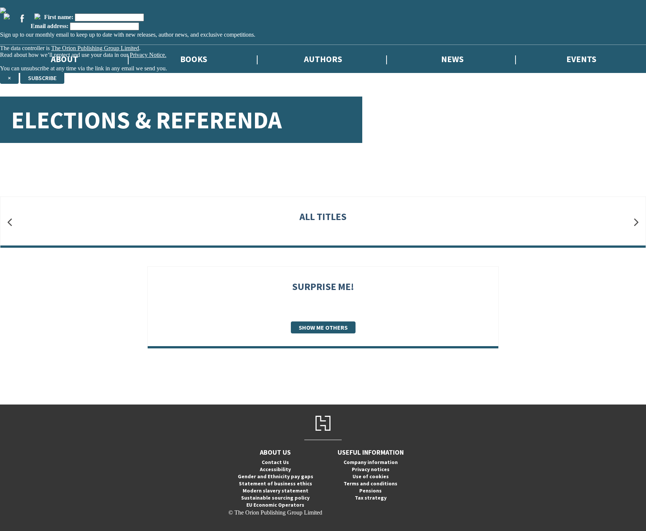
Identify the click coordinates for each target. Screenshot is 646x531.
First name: (58, 17)
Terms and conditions (370, 483)
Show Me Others (323, 327)
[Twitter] (7, 16)
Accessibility (275, 469)
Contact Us (275, 462)
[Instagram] (37, 16)
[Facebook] (22, 18)
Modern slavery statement (275, 490)
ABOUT (64, 59)
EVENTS (581, 59)
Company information (371, 462)
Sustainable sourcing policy (275, 497)
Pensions (370, 490)
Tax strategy (371, 497)
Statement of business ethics (275, 483)
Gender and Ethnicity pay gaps (275, 476)
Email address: (49, 26)
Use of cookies (371, 476)
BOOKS (193, 59)
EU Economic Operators (275, 504)
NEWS (452, 59)
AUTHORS (323, 59)
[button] (9, 222)
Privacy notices (371, 469)
